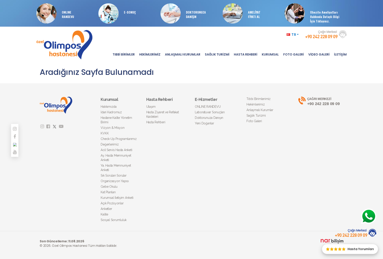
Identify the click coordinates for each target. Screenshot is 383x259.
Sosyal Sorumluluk (114, 220)
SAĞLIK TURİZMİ (217, 54)
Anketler (106, 209)
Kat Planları (108, 192)
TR (294, 34)
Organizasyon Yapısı (115, 181)
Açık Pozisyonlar (112, 203)
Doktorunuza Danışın (209, 118)
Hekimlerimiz (255, 104)
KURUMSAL (270, 54)
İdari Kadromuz (111, 112)
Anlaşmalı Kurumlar (259, 110)
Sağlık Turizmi (256, 115)
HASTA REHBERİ (245, 54)
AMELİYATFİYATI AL (254, 14)
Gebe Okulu (109, 186)
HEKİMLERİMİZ (149, 54)
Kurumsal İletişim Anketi (117, 197)
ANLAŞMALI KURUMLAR (182, 54)
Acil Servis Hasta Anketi (116, 150)
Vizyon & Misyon (112, 128)
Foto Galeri (254, 121)
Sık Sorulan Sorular (113, 175)
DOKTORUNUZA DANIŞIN (196, 14)
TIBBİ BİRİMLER (124, 54)
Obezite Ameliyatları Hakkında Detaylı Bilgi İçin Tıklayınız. (324, 16)
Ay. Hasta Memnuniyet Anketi (116, 158)
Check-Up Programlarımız (119, 139)
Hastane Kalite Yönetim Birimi (116, 120)
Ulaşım (151, 106)
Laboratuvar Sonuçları (210, 112)
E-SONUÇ (130, 12)
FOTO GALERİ (293, 54)
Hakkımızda (109, 106)
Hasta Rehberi (155, 122)
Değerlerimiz (110, 144)
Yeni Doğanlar (204, 123)
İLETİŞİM (340, 54)
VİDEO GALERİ (319, 54)
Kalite (104, 214)
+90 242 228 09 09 (323, 101)
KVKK (105, 133)
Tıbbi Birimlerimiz (258, 99)
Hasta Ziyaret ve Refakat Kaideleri (162, 114)
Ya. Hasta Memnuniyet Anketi (116, 168)
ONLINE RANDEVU (68, 14)
